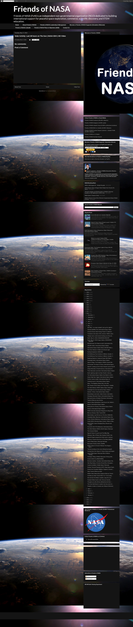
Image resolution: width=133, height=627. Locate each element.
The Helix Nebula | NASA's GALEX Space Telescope (100, 428)
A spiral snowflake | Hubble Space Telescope (98, 465)
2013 (87, 502)
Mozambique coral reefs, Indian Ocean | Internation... (100, 394)
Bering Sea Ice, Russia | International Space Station (100, 406)
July (89, 321)
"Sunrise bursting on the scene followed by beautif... (100, 449)
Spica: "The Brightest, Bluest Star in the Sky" (98, 383)
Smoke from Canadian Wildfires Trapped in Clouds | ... (100, 469)
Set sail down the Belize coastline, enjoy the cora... (99, 477)
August (89, 319)
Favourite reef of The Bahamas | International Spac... (100, 426)
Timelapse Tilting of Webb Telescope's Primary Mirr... (100, 456)
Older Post (77, 87)
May (89, 325)
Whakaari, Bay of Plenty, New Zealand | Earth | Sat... (100, 435)
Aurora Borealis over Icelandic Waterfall (100, 215)
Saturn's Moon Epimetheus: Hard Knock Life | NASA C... (101, 402)
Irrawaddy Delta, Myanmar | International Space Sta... (100, 417)
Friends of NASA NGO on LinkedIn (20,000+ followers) (98, 128)
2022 (87, 300)
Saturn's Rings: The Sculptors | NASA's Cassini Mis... (100, 362)
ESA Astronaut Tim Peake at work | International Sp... (100, 343)
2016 (87, 313)
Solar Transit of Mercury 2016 (94, 471)
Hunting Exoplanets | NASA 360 (95, 352)
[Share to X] (35, 40)
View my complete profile (91, 178)
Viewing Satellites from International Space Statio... (99, 329)
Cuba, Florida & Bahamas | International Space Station (100, 419)
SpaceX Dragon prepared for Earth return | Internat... (100, 437)
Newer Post (18, 87)
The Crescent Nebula (92, 431)
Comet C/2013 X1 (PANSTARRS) (95, 458)
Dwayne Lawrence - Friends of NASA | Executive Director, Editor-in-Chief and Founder (101, 171)
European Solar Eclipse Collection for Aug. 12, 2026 (103, 263)
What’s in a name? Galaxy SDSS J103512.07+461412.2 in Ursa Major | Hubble (102, 239)
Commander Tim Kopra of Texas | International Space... (101, 364)
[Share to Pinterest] (38, 40)
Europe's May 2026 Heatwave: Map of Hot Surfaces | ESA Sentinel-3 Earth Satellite (104, 256)
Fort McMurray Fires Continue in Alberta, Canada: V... (100, 354)
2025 (87, 294)
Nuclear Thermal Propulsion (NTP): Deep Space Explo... (101, 467)
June (89, 323)
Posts (88, 576)
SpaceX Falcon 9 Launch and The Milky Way (98, 433)
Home (17, 25)
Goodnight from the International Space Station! (99, 389)
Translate (111, 284)
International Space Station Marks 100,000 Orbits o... (100, 347)
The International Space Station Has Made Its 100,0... (100, 375)
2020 (87, 304)
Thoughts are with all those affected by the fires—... (100, 482)
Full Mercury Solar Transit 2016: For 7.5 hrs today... (100, 475)
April (89, 488)
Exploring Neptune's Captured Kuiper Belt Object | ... (100, 358)
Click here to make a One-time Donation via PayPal (97, 159)
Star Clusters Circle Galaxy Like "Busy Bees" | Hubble (100, 385)
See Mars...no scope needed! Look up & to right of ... (100, 327)
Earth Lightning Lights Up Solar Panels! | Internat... (99, 373)
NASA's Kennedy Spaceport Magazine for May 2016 (100, 410)
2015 (87, 497)
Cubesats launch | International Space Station (98, 381)
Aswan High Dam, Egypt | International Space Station (100, 377)
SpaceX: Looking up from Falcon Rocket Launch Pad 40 (101, 366)
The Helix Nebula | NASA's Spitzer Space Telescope (100, 387)
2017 (87, 311)
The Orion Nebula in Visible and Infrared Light (98, 349)
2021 (87, 302)
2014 (87, 499)
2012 (87, 504)
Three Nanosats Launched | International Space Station (101, 370)
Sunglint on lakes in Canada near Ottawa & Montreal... (100, 486)
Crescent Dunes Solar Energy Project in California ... (100, 331)
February (90, 493)
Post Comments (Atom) (50, 91)
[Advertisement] (101, 558)
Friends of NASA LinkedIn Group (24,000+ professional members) (101, 125)
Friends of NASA (41, 8)
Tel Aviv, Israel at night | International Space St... (99, 379)
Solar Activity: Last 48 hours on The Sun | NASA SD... (100, 415)
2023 (87, 298)
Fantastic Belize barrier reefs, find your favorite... (99, 479)
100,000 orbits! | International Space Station (98, 345)
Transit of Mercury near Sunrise (95, 400)
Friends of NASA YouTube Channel (93, 136)
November (90, 315)
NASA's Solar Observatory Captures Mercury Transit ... (100, 473)
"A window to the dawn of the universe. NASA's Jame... (100, 333)
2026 (87, 292)
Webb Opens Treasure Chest (92, 195)
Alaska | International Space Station (96, 404)
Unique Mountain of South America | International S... (100, 368)
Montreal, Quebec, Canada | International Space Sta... (100, 461)
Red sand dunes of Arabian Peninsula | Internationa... (100, 398)
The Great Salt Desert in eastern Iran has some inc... (100, 484)
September (90, 317)
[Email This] (32, 40)
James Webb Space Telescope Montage (97, 441)
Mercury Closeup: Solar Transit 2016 (96, 412)
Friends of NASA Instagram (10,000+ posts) (95, 122)
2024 (87, 296)
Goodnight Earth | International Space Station (98, 360)
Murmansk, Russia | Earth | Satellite (96, 443)
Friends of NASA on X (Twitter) (92, 134)
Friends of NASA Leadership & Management (53, 25)
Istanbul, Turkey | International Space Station (98, 391)
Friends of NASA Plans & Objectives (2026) (46, 27)
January (90, 495)
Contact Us (66, 27)
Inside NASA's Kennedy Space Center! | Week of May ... (101, 421)
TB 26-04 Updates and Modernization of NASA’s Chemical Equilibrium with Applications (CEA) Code (99, 192)
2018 (87, 309)
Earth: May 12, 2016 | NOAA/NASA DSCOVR (98, 338)
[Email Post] (30, 39)
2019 (87, 307)
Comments (89, 578)
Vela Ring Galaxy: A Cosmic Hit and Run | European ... (100, 463)
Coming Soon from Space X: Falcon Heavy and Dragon (100, 451)
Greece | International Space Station (96, 408)
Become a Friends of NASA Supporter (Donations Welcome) (87, 25)
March (89, 490)
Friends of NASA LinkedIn (23, 27)
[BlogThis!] (34, 40)
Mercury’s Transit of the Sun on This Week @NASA (99, 439)
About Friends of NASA (29, 25)
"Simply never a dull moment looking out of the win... (100, 335)
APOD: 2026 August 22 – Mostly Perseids (95, 185)
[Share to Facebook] (37, 40)
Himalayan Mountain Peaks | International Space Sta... (100, 396)
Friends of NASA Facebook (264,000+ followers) (96, 120)
